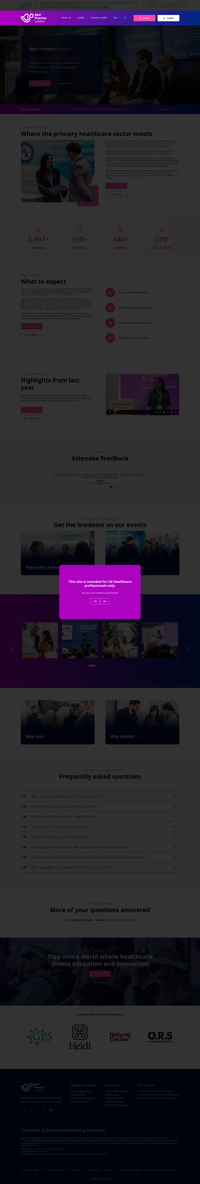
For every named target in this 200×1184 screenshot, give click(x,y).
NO (104, 601)
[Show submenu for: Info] (120, 17)
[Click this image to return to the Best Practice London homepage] (34, 18)
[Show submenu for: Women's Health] (109, 17)
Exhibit (170, 18)
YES (95, 601)
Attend (146, 18)
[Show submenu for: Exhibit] (86, 17)
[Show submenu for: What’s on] (73, 17)
